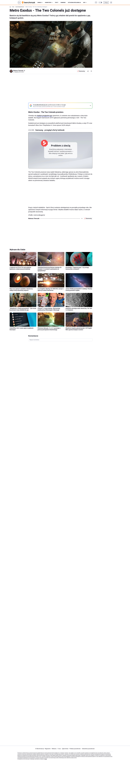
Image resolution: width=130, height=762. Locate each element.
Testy (56, 2)
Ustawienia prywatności (88, 748)
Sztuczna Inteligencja (74, 2)
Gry (84, 2)
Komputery (48, 2)
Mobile (39, 2)
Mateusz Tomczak (18, 70)
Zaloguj (106, 2)
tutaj (46, 759)
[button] (100, 2)
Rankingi (63, 2)
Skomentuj (82, 71)
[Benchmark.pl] (30, 2)
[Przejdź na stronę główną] (19, 3)
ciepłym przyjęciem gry (44, 115)
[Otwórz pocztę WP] (96, 2)
